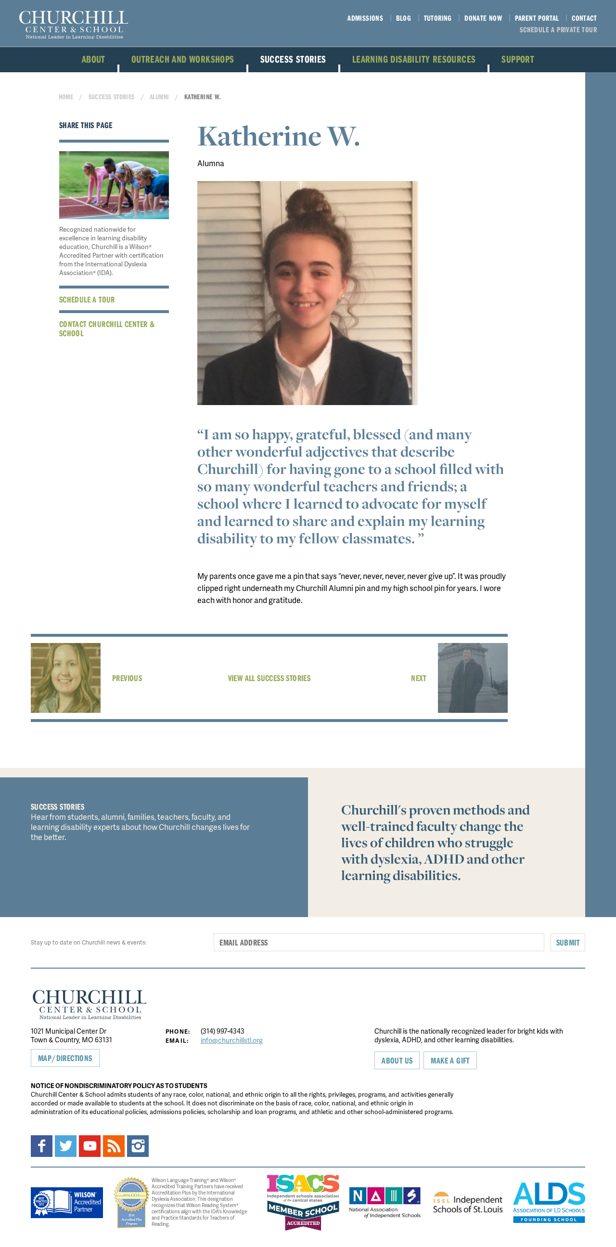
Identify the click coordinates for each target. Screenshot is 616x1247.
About (93, 59)
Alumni (159, 96)
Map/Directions (65, 1057)
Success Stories (293, 59)
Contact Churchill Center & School (106, 328)
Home (66, 96)
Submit (567, 942)
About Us (397, 1060)
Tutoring (438, 18)
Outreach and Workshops (182, 59)
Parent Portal (537, 18)
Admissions (365, 18)
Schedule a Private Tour (558, 29)
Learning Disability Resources (414, 59)
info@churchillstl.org (232, 1040)
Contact (584, 18)
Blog (403, 18)
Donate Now (483, 18)
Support (517, 59)
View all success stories (269, 677)
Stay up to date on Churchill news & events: (89, 942)
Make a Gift (450, 1060)
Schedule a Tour (87, 299)
